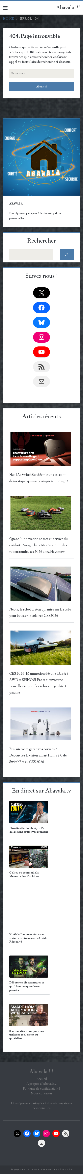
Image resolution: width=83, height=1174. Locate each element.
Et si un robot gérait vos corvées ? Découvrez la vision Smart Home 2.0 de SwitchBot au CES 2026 (38, 755)
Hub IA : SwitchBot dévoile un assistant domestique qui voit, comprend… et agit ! (38, 478)
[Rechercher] (67, 254)
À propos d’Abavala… (41, 1084)
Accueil (41, 1079)
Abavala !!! (68, 7)
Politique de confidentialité (41, 1089)
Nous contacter (41, 1093)
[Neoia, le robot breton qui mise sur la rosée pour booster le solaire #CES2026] (40, 585)
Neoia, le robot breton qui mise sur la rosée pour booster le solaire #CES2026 (40, 612)
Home (8, 19)
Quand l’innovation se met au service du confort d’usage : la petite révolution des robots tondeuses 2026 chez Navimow (38, 545)
